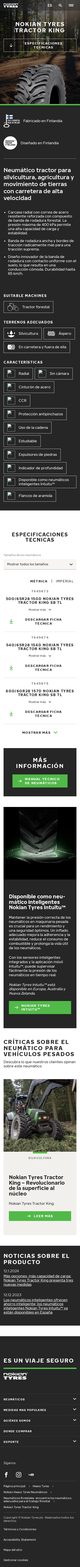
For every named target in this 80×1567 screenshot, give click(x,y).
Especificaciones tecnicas (43, 45)
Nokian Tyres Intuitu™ (35, 1007)
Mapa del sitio (13, 1550)
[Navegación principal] (71, 5)
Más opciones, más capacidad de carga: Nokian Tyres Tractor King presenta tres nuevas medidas (38, 1280)
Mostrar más (36, 732)
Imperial (65, 581)
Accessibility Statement (20, 1539)
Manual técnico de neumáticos (42, 781)
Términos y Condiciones (20, 1529)
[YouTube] (31, 1475)
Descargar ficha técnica (43, 621)
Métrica (39, 581)
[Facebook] (6, 1475)
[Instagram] (18, 1475)
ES (50, 5)
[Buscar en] (60, 5)
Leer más (43, 1216)
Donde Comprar (18, 1431)
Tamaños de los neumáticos (22, 555)
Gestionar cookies (16, 1560)
